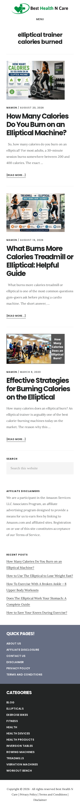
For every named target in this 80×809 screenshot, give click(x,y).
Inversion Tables (19, 746)
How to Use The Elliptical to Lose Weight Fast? (39, 576)
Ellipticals (15, 709)
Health (11, 727)
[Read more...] (16, 175)
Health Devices (18, 733)
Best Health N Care (40, 8)
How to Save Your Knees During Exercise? (36, 612)
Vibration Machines (22, 764)
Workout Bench (19, 771)
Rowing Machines (20, 752)
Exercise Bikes (17, 715)
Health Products (20, 740)
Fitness (12, 721)
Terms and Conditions (24, 674)
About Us (13, 643)
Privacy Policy (18, 668)
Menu (40, 19)
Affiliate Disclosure (22, 650)
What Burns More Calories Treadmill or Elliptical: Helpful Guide (39, 261)
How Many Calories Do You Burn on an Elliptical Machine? (37, 124)
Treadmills (15, 758)
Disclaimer (15, 662)
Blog (10, 702)
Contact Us (16, 656)
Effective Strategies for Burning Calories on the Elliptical (38, 389)
